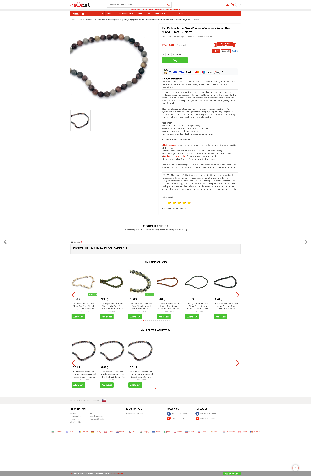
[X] (71, 473)
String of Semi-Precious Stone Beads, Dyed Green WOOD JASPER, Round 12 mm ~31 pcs (84, 306)
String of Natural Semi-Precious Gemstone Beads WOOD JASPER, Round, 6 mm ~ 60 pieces (226, 306)
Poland (179, 432)
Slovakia (191, 432)
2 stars (174, 202)
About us (73, 413)
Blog (171, 13)
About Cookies (76, 422)
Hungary (146, 432)
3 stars (179, 202)
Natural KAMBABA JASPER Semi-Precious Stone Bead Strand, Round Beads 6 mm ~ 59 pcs (198, 306)
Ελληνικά (72, 432)
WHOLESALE (159, 13)
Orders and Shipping (97, 419)
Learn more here (116, 473)
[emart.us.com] (80, 4)
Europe (158, 432)
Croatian (122, 432)
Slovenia (204, 432)
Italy (168, 432)
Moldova (257, 432)
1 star (169, 202)
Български (59, 432)
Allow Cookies (231, 474)
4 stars (184, 202)
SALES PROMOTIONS (124, 13)
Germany (98, 432)
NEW (109, 13)
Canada (244, 432)
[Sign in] (227, 5)
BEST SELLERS (144, 13)
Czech (134, 432)
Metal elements (170, 145)
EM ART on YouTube (179, 418)
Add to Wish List (206, 37)
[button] (141, 320)
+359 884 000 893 (172, 10)
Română (85, 432)
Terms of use (75, 419)
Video (181, 13)
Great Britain (230, 432)
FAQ (90, 413)
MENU (76, 13)
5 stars (189, 202)
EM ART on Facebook (180, 413)
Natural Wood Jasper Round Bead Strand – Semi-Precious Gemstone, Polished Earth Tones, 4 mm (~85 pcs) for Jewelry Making (141, 306)
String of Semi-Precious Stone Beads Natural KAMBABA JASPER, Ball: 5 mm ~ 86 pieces (170, 306)
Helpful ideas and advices (135, 413)
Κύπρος (216, 432)
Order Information (96, 416)
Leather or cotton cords (174, 156)
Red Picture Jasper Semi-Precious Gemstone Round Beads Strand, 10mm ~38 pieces (84, 374)
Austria (110, 432)
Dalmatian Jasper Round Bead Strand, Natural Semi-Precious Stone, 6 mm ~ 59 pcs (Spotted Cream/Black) (113, 306)
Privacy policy (75, 416)
